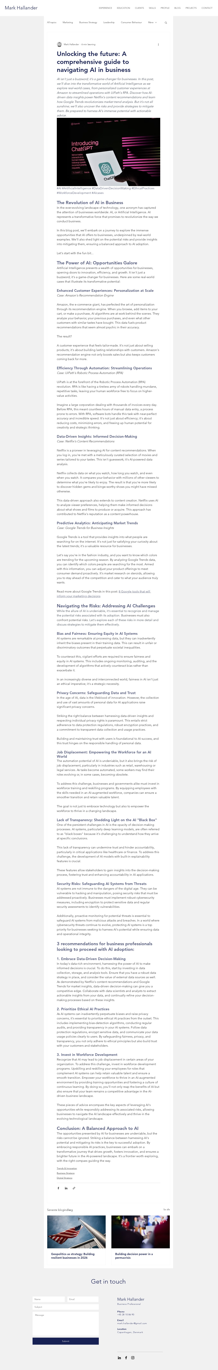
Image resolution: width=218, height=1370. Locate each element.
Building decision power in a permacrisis (134, 1256)
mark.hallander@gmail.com (132, 1323)
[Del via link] (73, 1188)
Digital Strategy (64, 1177)
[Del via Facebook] (58, 1188)
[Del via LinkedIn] (66, 1188)
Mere (151, 22)
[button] (165, 22)
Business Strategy (88, 22)
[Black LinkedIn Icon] (119, 1358)
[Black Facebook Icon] (126, 1358)
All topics (51, 22)
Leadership (109, 22)
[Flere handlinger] (158, 44)
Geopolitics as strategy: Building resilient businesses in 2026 (72, 1256)
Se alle (166, 1209)
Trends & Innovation (67, 1168)
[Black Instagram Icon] (133, 1358)
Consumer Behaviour (131, 22)
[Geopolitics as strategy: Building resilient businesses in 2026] (76, 1231)
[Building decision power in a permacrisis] (140, 1231)
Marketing (68, 22)
